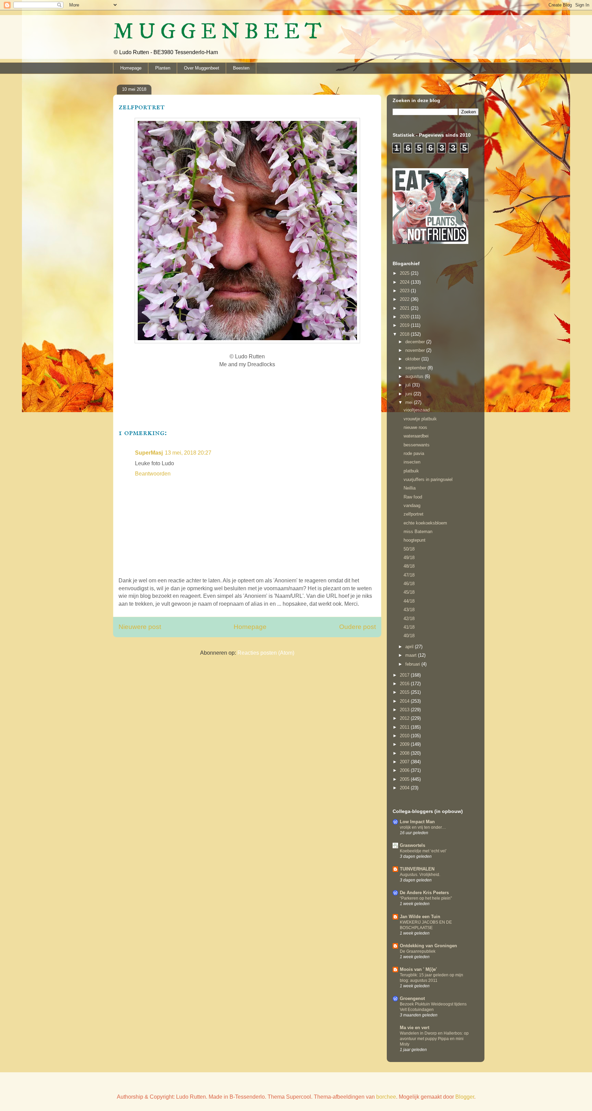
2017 (405, 675)
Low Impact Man (417, 821)
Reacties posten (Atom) (265, 653)
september (416, 367)
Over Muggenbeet (201, 68)
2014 (405, 701)
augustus (415, 376)
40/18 (409, 635)
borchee (386, 1097)
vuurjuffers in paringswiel (428, 479)
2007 (405, 761)
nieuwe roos (415, 427)
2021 (405, 308)
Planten (162, 68)
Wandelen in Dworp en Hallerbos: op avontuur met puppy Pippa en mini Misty (434, 1039)
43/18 (409, 609)
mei (409, 402)
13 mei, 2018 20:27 (188, 453)
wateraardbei (416, 436)
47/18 (409, 575)
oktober (413, 358)
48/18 (409, 566)
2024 (405, 282)
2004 (405, 787)
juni (409, 393)
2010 (405, 735)
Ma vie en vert (414, 1027)
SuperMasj (149, 453)
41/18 (409, 627)
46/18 (409, 583)
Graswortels (412, 845)
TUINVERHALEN (417, 869)
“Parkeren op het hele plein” (426, 898)
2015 (405, 692)
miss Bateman (418, 531)
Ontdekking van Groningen (428, 945)
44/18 (409, 601)
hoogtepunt (415, 540)
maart (411, 655)
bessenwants (417, 444)
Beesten (241, 68)
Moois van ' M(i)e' (418, 969)
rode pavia (414, 453)
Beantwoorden (153, 474)
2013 (405, 709)
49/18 (409, 557)
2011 (405, 727)
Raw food (413, 496)
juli (408, 384)
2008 (405, 753)
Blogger (464, 1097)
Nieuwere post (140, 626)
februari (413, 664)
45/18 (409, 592)
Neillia (410, 488)
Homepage (130, 68)
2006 (405, 770)
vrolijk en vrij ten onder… (423, 827)
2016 (405, 683)
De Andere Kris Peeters (424, 892)
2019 (405, 325)
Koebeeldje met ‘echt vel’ (423, 851)
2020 (405, 316)
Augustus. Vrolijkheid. (420, 874)
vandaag (412, 505)
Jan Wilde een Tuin (420, 916)
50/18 (409, 549)
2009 (405, 744)
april (410, 646)
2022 (405, 299)
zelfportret (413, 514)
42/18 (409, 618)
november (415, 350)
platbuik (411, 470)
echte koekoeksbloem (425, 523)
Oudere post (357, 626)
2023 (405, 290)
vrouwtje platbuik (420, 418)
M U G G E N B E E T (217, 32)
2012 (405, 718)
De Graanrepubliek (417, 951)
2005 (405, 779)
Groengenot (412, 998)
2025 (405, 273)
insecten (412, 462)
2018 (405, 334)
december (415, 341)
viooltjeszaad (417, 409)
